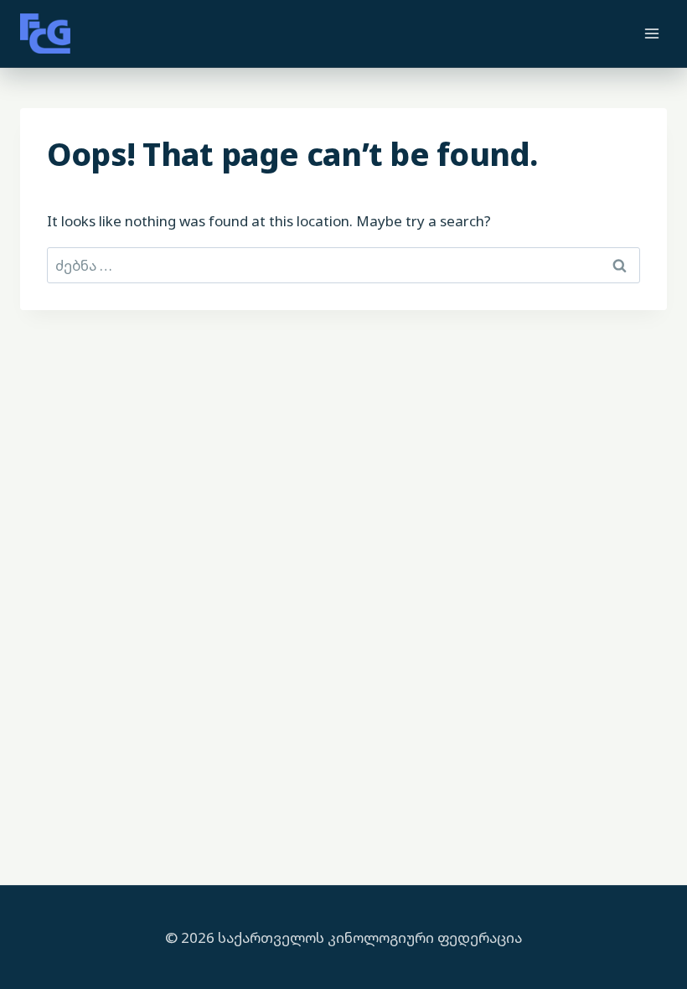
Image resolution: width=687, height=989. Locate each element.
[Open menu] (651, 33)
